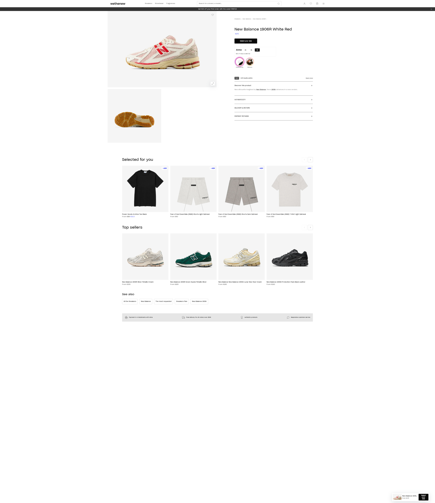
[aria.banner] (431, 9)
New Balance (247, 19)
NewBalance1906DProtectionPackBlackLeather (286, 282)
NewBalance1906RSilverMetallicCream (137, 282)
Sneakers (237, 19)
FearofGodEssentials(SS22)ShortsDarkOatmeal (237, 214)
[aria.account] (304, 4)
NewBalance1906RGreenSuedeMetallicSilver (188, 282)
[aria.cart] (317, 4)
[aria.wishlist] (311, 4)
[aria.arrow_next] (310, 159)
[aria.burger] (323, 4)
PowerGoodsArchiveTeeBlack (134, 214)
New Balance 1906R (259, 19)
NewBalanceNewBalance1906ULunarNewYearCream (240, 282)
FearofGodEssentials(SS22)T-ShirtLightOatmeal (286, 214)
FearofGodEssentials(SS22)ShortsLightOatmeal (189, 214)
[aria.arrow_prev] (304, 159)
